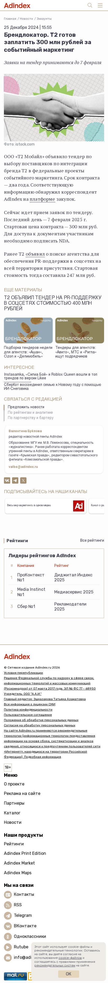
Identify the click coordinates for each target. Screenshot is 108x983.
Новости (26, 18)
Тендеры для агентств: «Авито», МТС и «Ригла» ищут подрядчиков (75, 352)
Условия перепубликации (23, 673)
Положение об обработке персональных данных (41, 720)
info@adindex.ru (30, 957)
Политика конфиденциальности (28, 709)
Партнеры (14, 803)
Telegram (23, 915)
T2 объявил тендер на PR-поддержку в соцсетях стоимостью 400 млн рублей (52, 304)
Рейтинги (14, 843)
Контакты (24, 894)
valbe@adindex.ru (23, 467)
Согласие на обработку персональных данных (39, 725)
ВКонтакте (25, 925)
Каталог (12, 812)
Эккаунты (44, 18)
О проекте (14, 784)
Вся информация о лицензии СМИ (29, 704)
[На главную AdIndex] (54, 656)
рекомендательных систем (54, 965)
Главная (10, 18)
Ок (68, 973)
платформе (42, 199)
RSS (18, 904)
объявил (35, 254)
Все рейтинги (92, 540)
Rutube (21, 946)
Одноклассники (30, 936)
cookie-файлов (70, 958)
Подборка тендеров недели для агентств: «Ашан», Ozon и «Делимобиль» (28, 352)
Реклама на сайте (22, 793)
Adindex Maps (17, 872)
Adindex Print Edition (25, 853)
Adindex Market (19, 863)
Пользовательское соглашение (28, 715)
